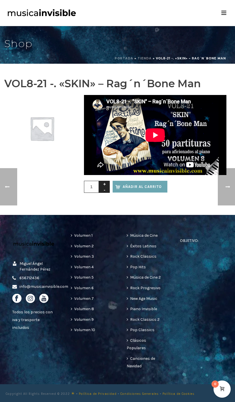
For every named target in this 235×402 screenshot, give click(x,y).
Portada (124, 58)
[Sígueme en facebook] (16, 299)
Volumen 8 (84, 308)
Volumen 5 (84, 277)
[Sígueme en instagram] (30, 299)
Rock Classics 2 (145, 319)
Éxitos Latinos (143, 246)
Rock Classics (143, 256)
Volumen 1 (83, 235)
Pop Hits (138, 267)
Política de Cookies (178, 394)
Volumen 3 (84, 256)
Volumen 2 (84, 246)
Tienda (145, 58)
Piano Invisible (143, 308)
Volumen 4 (84, 267)
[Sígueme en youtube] (43, 299)
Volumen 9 (84, 319)
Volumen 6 (84, 288)
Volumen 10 (84, 329)
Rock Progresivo (145, 288)
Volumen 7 (84, 298)
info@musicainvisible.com (43, 286)
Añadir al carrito (142, 187)
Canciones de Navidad (141, 362)
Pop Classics (142, 329)
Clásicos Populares (136, 344)
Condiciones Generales (139, 394)
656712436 (29, 277)
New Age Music (143, 298)
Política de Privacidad (98, 394)
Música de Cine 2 (145, 277)
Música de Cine (144, 235)
